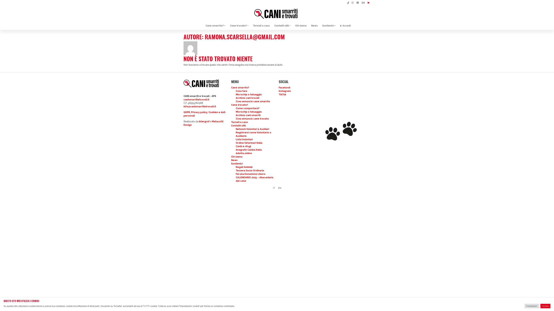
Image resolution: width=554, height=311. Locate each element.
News (314, 25)
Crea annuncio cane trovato (252, 118)
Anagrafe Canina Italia (249, 149)
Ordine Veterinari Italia (249, 143)
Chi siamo (301, 25)
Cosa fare (241, 91)
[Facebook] (357, 3)
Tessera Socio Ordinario (250, 170)
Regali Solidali (244, 167)
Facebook (284, 87)
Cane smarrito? (215, 25)
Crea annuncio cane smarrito (253, 101)
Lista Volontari (244, 139)
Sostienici (328, 25)
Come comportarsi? (247, 108)
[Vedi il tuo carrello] (368, 3)
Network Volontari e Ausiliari (252, 129)
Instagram (285, 91)
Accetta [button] (545, 306)
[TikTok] (348, 3)
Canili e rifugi (243, 146)
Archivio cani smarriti (248, 115)
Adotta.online (244, 153)
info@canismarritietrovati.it (200, 106)
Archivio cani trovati (247, 98)
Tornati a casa (261, 25)
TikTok (282, 94)
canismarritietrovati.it (196, 99)
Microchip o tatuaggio (249, 94)
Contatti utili (281, 25)
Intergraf (204, 121)
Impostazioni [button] (531, 306)
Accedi (346, 25)
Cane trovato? (238, 25)
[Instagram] (352, 3)
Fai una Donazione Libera (250, 174)
